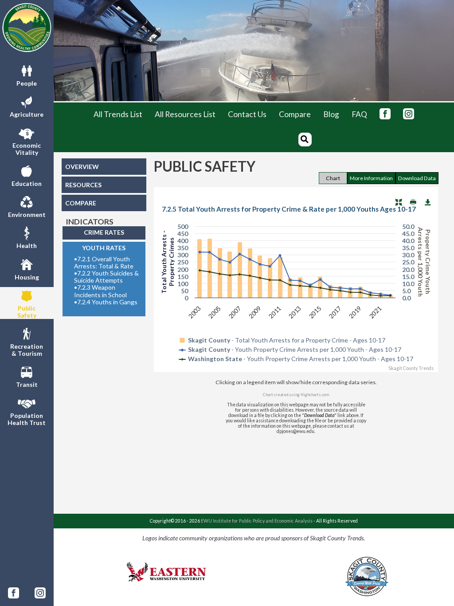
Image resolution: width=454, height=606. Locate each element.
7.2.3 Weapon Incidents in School (100, 291)
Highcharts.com (315, 394)
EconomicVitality (26, 149)
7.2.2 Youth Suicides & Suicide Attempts (106, 277)
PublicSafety (26, 311)
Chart (332, 178)
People (26, 83)
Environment (27, 214)
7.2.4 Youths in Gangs (105, 302)
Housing (27, 277)
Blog (331, 114)
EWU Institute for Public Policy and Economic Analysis (257, 520)
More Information (371, 178)
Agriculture (26, 114)
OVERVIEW (82, 166)
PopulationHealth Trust (27, 419)
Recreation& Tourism (26, 349)
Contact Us (247, 114)
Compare (295, 114)
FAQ (359, 114)
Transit (27, 384)
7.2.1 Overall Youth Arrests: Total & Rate (103, 263)
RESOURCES (83, 185)
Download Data (417, 178)
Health (26, 245)
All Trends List (118, 114)
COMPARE (80, 203)
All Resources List (185, 114)
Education (27, 183)
